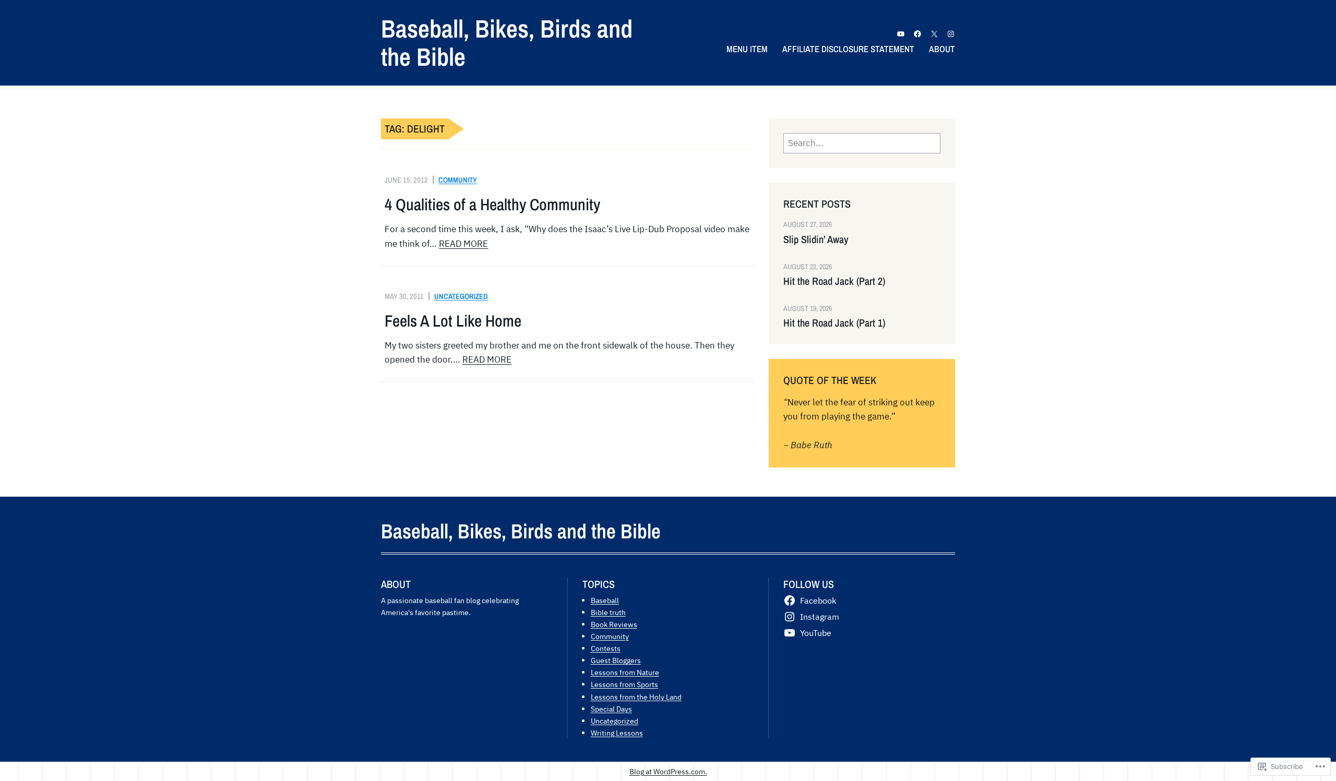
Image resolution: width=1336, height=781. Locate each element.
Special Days (611, 709)
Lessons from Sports (624, 684)
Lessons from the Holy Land (636, 697)
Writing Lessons (617, 733)
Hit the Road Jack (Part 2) (834, 281)
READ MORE (463, 243)
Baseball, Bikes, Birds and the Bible (507, 42)
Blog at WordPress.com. (668, 771)
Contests (606, 648)
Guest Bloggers (616, 660)
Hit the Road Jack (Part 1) (834, 323)
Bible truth (608, 612)
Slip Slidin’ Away (816, 239)
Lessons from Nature (625, 672)
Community (457, 180)
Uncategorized (461, 296)
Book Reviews (614, 624)
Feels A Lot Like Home (453, 320)
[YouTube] (901, 34)
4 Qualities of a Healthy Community (492, 204)
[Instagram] (951, 34)
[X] (934, 34)
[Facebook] (917, 34)
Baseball (605, 600)
